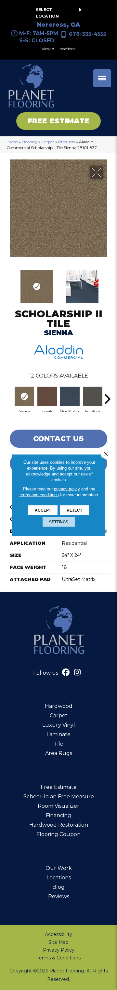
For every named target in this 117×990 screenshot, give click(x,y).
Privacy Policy (58, 950)
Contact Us (58, 438)
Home (12, 141)
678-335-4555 (87, 34)
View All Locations (58, 48)
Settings (58, 522)
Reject (74, 510)
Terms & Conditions (59, 958)
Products (66, 141)
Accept (43, 510)
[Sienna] (24, 396)
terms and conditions (39, 494)
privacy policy (67, 489)
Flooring (29, 141)
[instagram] (77, 673)
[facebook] (66, 673)
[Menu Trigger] (102, 78)
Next (107, 283)
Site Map (58, 942)
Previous (9, 283)
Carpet (47, 141)
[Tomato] (47, 396)
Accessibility (58, 934)
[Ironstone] (92, 396)
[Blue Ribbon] (69, 396)
